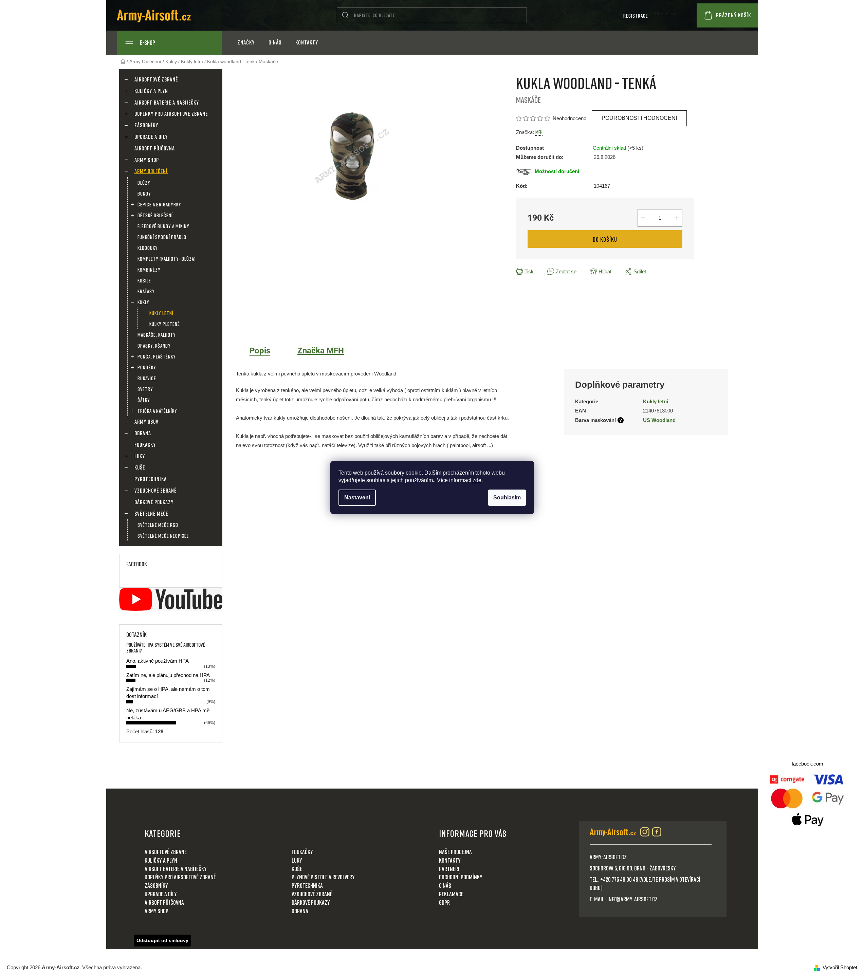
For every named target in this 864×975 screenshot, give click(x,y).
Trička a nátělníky (157, 411)
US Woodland (659, 420)
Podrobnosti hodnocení (639, 118)
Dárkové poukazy (153, 502)
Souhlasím (507, 497)
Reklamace (451, 894)
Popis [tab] (260, 350)
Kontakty (450, 860)
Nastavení (357, 497)
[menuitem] (246, 42)
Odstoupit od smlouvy (162, 940)
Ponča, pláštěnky (156, 356)
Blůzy (143, 183)
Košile (144, 280)
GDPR (444, 902)
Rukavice (146, 378)
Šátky (143, 400)
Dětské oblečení (155, 215)
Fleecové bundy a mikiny (163, 226)
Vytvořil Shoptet (840, 967)
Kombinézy (149, 269)
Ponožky (146, 367)
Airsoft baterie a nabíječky (166, 102)
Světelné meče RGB (157, 525)
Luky (139, 456)
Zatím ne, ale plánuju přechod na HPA (168, 675)
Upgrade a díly (151, 136)
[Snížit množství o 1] (643, 217)
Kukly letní (161, 313)
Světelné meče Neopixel (163, 536)
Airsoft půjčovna (154, 148)
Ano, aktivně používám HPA (157, 661)
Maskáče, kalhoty (156, 335)
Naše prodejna (455, 852)
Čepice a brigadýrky (159, 204)
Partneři (449, 868)
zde (477, 480)
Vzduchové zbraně (155, 490)
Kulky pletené (164, 324)
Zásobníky (146, 125)
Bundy (144, 193)
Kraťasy (146, 291)
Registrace (635, 16)
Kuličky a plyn (151, 91)
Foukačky (145, 444)
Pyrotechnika (150, 479)
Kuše (139, 467)
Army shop (146, 160)
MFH (539, 132)
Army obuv (146, 421)
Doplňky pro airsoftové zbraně (171, 113)
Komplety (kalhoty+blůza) (166, 259)
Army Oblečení (151, 171)
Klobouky (147, 248)
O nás (445, 885)
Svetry (145, 389)
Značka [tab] (320, 350)
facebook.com (807, 764)
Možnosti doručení (557, 171)
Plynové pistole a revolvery (323, 877)
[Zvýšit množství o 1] (677, 217)
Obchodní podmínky (460, 877)
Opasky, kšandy (154, 346)
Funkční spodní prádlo (161, 237)
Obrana (142, 433)
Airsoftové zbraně (156, 79)
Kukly (143, 302)
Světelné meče (151, 513)
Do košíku (605, 239)
